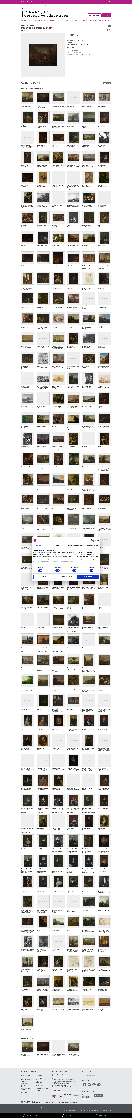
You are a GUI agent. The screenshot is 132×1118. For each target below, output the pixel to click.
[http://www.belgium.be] (60, 1096)
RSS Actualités (86, 1097)
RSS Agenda (85, 1094)
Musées (67, 20)
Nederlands (97, 5)
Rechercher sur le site (45, 5)
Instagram (94, 1087)
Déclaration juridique (96, 1110)
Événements (40, 5)
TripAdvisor (99, 1087)
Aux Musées (24, 1083)
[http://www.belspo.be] (54, 1096)
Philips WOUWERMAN (74, 51)
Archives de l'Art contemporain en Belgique (42, 1083)
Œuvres (109, 26)
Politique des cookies (106, 1110)
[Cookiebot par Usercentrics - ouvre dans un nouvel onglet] (92, 540)
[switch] (57, 570)
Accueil (23, 5)
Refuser (44, 576)
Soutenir (38, 1090)
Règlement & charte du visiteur (26, 1089)
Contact (28, 5)
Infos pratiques (25, 20)
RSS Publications (86, 1099)
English (109, 5)
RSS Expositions (86, 1096)
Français (103, 5)
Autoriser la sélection (66, 576)
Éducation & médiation (89, 20)
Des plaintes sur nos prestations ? (70, 1110)
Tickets (107, 15)
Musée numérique (40, 1085)
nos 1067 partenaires (44, 552)
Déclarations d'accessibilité (84, 1110)
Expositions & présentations (40, 20)
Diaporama (107, 83)
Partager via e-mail (109, 30)
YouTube (89, 1087)
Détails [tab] (57, 545)
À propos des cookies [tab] (92, 545)
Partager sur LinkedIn (107, 30)
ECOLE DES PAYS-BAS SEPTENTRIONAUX (78, 55)
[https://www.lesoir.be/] (67, 1095)
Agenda (52, 20)
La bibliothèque (39, 1077)
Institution (74, 20)
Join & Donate (95, 15)
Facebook (84, 1087)
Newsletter (99, 1095)
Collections (60, 20)
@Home (108, 20)
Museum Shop (24, 1087)
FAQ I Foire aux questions (25, 1076)
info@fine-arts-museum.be (71, 1102)
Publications (39, 1078)
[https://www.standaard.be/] (76, 1096)
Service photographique (42, 1079)
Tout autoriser (88, 576)
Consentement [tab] (40, 545)
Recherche (100, 20)
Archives (38, 1081)
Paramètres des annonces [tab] (75, 545)
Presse (33, 5)
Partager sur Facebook (105, 30)
